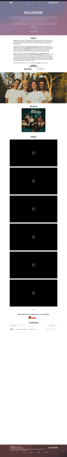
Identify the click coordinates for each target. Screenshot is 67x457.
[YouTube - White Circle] (51, 2)
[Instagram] (30, 69)
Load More (33, 309)
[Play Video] (33, 152)
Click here (38, 62)
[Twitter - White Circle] (55, 2)
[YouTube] (26, 69)
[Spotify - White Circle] (53, 2)
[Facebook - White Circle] (49, 2)
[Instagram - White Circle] (57, 2)
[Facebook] (25, 69)
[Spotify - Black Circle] (28, 69)
